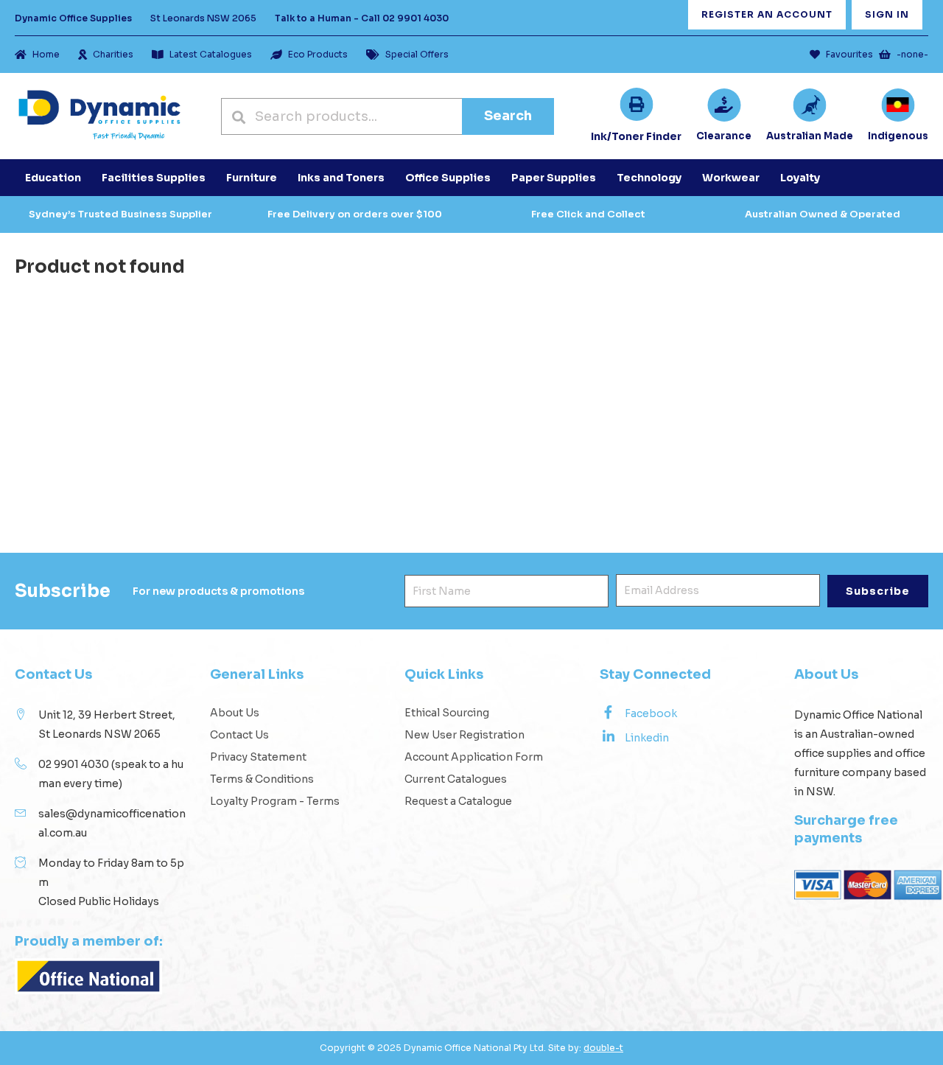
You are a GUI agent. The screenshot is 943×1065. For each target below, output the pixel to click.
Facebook (651, 713)
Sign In (887, 14)
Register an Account (766, 14)
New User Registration (464, 734)
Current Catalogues (455, 779)
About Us (234, 712)
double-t (603, 1047)
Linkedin (647, 737)
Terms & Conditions (262, 779)
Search (508, 116)
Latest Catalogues (210, 54)
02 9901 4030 (415, 18)
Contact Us (239, 734)
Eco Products (318, 54)
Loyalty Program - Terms (275, 801)
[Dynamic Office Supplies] (99, 116)
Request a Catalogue (458, 801)
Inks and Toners (341, 177)
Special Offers (417, 54)
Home (46, 54)
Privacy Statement (258, 757)
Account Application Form (473, 757)
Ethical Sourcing (446, 712)
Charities (113, 54)
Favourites (849, 54)
